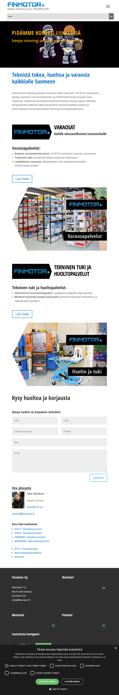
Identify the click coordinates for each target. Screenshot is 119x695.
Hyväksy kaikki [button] (47, 681)
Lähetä (98, 478)
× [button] (115, 648)
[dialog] (59, 670)
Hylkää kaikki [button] (72, 681)
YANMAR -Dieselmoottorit (29, 537)
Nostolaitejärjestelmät (27, 552)
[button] (59, 689)
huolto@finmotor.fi (23, 514)
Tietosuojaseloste (20, 606)
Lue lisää (22, 179)
